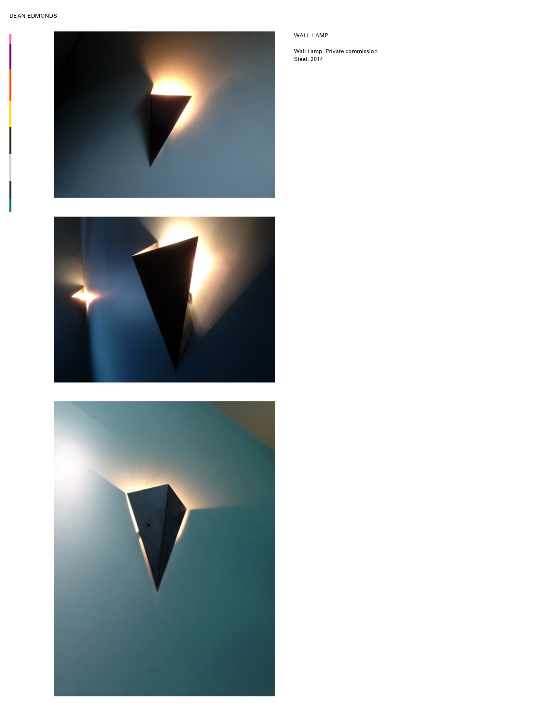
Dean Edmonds (33, 15)
